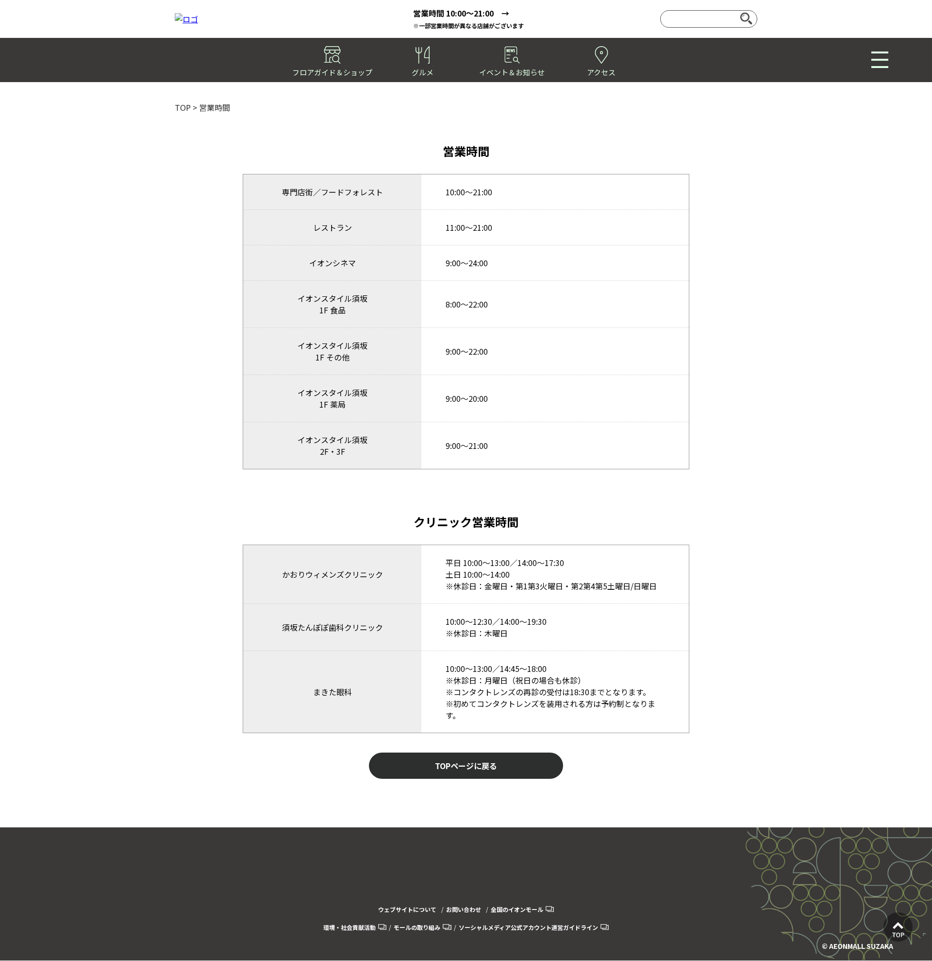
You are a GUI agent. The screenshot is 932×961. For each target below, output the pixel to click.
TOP (183, 107)
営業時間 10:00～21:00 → (461, 13)
